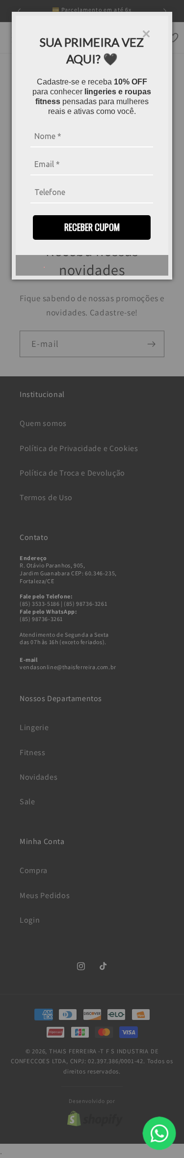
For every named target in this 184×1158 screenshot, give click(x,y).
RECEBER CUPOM (92, 227)
